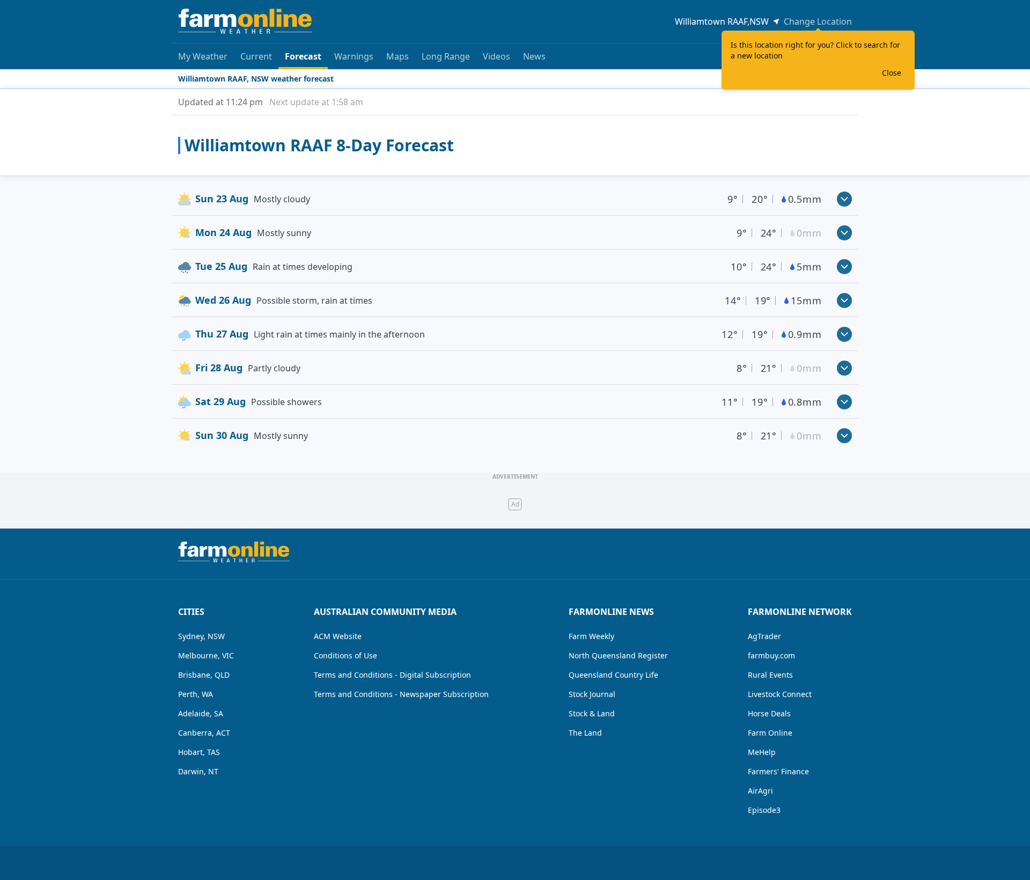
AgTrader (764, 636)
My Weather (202, 56)
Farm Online (770, 733)
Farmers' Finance (778, 771)
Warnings (353, 56)
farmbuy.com (771, 655)
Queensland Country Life (613, 675)
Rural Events (770, 675)
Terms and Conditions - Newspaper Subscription (401, 694)
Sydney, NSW (201, 636)
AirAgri (760, 791)
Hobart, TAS (199, 752)
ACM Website (338, 636)
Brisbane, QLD (204, 675)
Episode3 (764, 810)
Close (891, 73)
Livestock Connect (780, 694)
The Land (585, 733)
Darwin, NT (198, 771)
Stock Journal (592, 694)
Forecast (303, 56)
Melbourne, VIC (206, 655)
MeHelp (762, 752)
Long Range (446, 56)
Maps (397, 56)
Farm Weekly (591, 636)
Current (256, 56)
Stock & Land (592, 713)
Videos (496, 56)
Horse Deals (769, 713)
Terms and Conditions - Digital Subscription (392, 675)
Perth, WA (195, 694)
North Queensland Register (618, 655)
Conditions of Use (345, 655)
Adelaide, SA (200, 713)
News (534, 56)
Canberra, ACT (204, 733)
